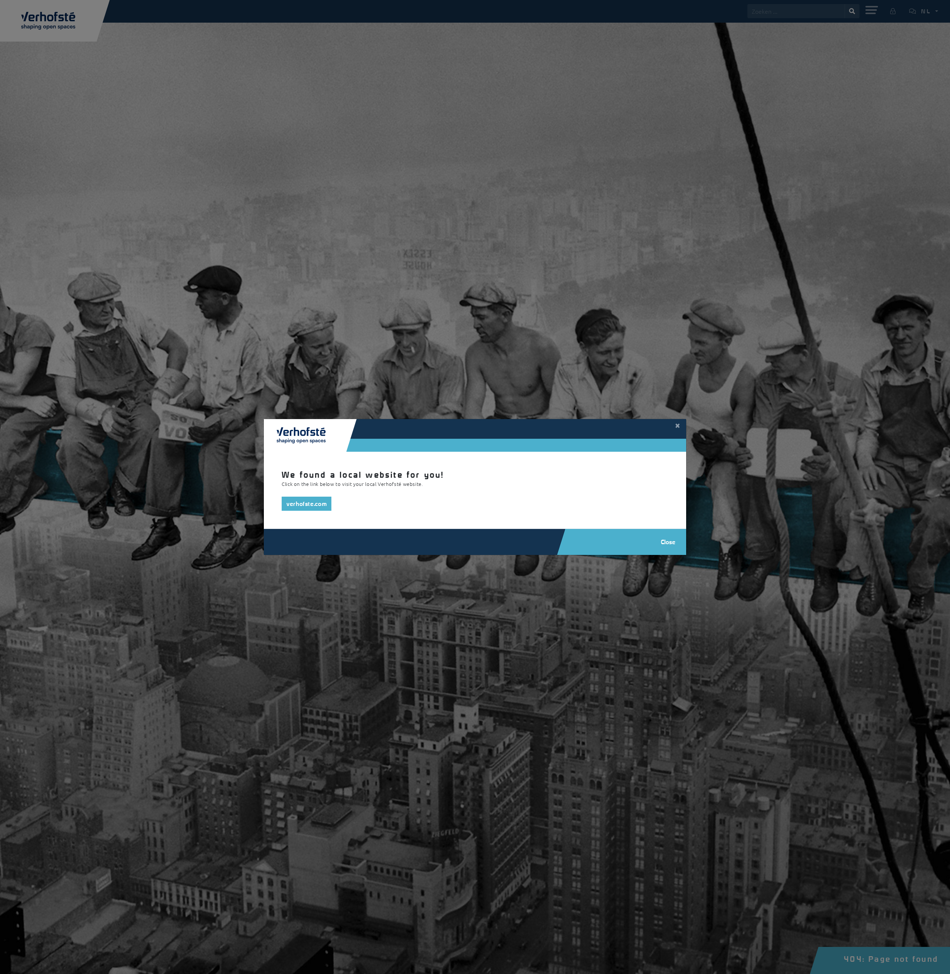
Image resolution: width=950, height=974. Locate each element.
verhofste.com (306, 503)
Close (668, 541)
